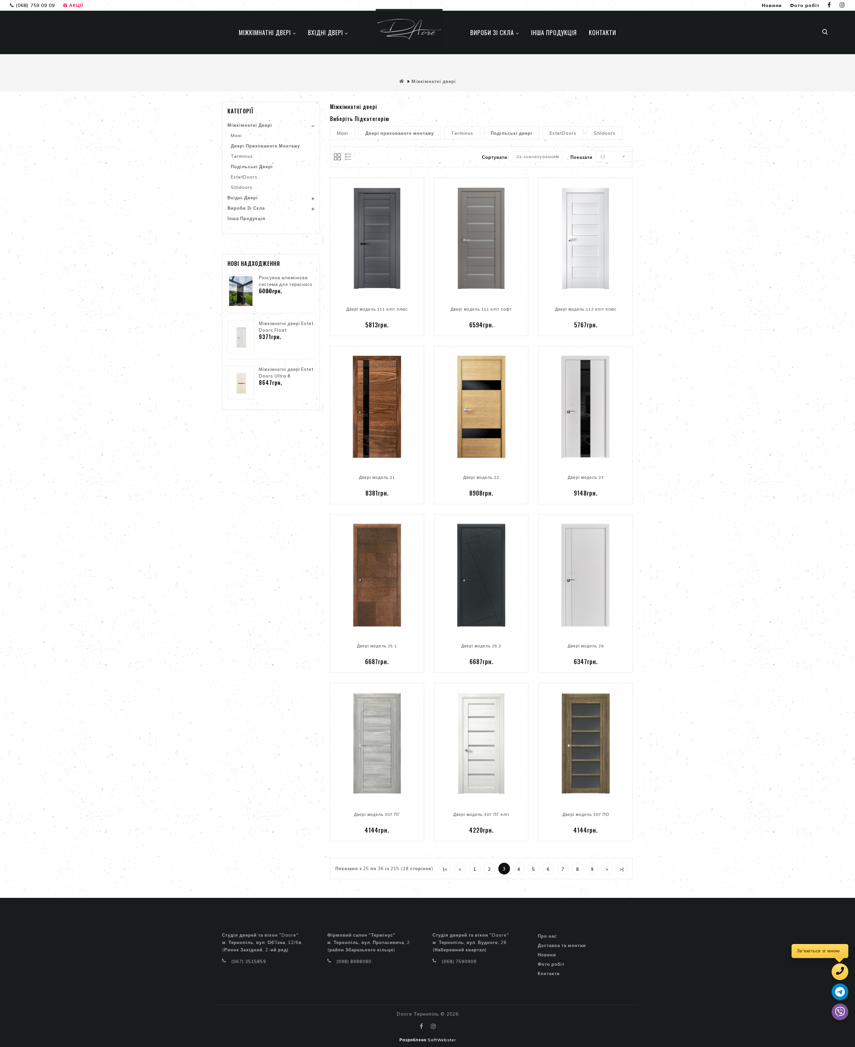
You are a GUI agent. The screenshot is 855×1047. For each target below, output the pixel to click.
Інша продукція (246, 218)
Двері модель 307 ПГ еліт (481, 814)
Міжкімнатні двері (433, 81)
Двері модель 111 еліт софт (481, 309)
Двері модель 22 (481, 477)
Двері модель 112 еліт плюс (586, 309)
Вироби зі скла (246, 208)
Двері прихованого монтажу (265, 145)
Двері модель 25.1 (377, 645)
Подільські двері (252, 166)
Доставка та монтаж (562, 945)
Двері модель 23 (586, 477)
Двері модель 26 (586, 645)
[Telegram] (840, 991)
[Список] (347, 157)
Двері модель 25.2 (481, 645)
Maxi (236, 135)
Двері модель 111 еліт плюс (377, 309)
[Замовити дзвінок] (840, 971)
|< (445, 869)
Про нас (547, 936)
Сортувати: (495, 157)
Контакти (549, 973)
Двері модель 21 (377, 477)
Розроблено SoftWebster (427, 1039)
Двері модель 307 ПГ (377, 814)
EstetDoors (244, 177)
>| (622, 869)
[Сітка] (338, 157)
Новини (547, 954)
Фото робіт (551, 964)
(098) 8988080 (353, 961)
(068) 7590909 (459, 961)
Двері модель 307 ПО (585, 814)
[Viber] (840, 1012)
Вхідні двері (242, 197)
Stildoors (241, 187)
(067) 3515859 (248, 961)
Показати (581, 157)
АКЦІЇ (75, 5)
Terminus (242, 156)
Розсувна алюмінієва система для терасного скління (285, 284)
